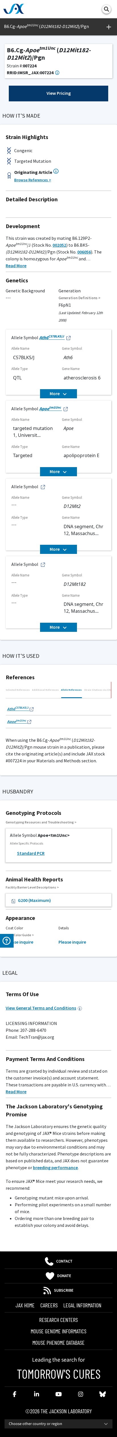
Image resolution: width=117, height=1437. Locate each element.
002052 (59, 245)
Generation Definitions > (79, 298)
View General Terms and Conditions (41, 1008)
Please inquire (19, 942)
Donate (64, 1276)
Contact (64, 1261)
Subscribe (64, 1290)
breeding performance (55, 1167)
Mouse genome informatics (58, 1331)
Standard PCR (31, 853)
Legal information (82, 1305)
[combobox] (58, 1423)
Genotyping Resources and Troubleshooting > (41, 822)
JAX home (25, 1305)
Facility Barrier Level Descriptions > (32, 887)
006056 (84, 252)
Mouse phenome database (58, 1342)
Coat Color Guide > (20, 935)
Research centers (58, 1319)
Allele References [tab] (71, 689)
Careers (49, 1305)
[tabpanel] (58, 714)
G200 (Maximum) (34, 900)
